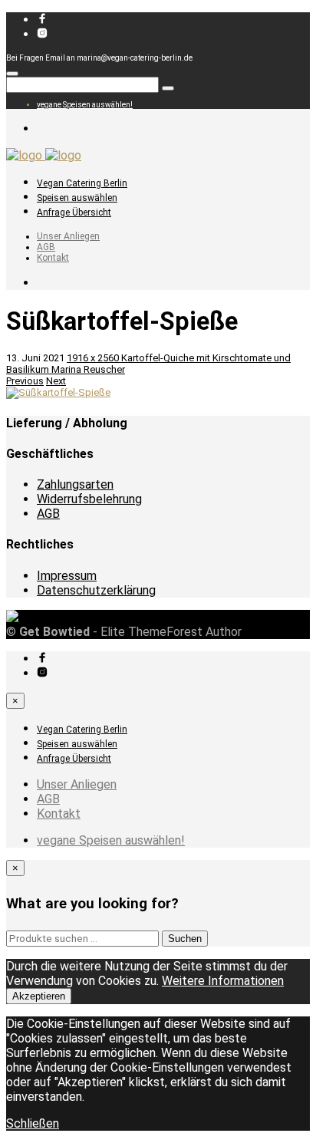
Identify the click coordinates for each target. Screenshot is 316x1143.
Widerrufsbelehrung (89, 499)
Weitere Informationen (223, 980)
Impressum (67, 575)
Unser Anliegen (68, 236)
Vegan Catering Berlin (82, 183)
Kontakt (53, 257)
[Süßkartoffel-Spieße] (58, 392)
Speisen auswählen (77, 198)
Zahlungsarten (75, 484)
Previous (25, 381)
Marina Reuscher (88, 369)
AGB (46, 247)
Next (56, 381)
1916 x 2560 (94, 358)
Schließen (32, 1123)
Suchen (185, 938)
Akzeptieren (38, 996)
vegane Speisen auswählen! (85, 104)
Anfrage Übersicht (74, 212)
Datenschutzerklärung (96, 590)
